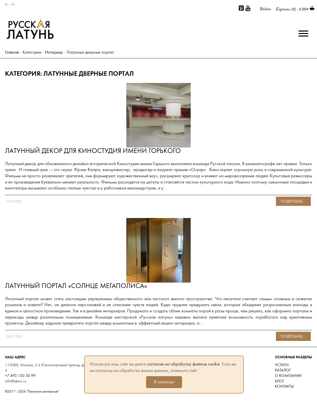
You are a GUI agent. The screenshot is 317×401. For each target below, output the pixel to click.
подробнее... (293, 201)
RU (6, 4)
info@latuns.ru (15, 381)
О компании (288, 375)
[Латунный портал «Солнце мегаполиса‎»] (158, 221)
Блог (279, 381)
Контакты (284, 386)
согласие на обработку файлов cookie (183, 364)
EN (13, 4)
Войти (265, 8)
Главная (12, 52)
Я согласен (164, 382)
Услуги (282, 365)
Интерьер (54, 52)
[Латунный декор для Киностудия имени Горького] (158, 86)
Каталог (283, 370)
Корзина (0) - (291, 9)
